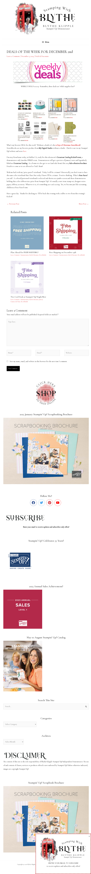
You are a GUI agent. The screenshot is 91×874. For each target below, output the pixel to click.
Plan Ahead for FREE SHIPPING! (24, 252)
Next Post (84, 204)
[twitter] (42, 502)
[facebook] (34, 502)
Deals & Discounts (42, 56)
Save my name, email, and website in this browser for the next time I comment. (38, 361)
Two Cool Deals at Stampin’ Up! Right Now (28, 297)
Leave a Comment (13, 56)
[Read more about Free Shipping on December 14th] (67, 233)
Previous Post (13, 204)
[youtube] (58, 502)
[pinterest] (50, 502)
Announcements (25, 255)
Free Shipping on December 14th (62, 252)
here (24, 151)
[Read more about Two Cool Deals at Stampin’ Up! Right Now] (28, 277)
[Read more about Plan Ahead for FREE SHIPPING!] (28, 233)
